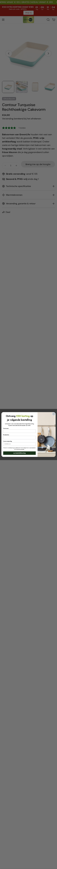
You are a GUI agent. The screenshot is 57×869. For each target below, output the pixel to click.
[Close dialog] (54, 414)
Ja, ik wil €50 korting (19, 453)
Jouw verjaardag (7, 441)
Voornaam (6, 428)
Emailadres (6, 434)
